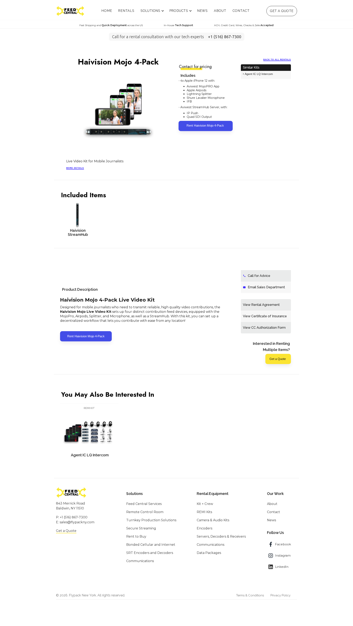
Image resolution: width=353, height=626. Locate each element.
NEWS (202, 11)
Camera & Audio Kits (213, 520)
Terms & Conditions (250, 595)
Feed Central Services (144, 504)
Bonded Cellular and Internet (150, 545)
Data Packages (209, 553)
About (272, 504)
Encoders (204, 528)
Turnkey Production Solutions (151, 520)
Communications (140, 561)
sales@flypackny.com (77, 522)
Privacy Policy (280, 595)
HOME (106, 11)
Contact (273, 512)
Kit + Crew (205, 504)
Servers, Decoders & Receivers (221, 536)
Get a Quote (66, 531)
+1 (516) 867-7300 (73, 517)
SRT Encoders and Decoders (149, 553)
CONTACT (241, 11)
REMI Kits (204, 512)
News (271, 520)
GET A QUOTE (282, 11)
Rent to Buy (136, 536)
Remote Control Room (144, 512)
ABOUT (220, 11)
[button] (152, 11)
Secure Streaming (141, 528)
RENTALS (126, 11)
